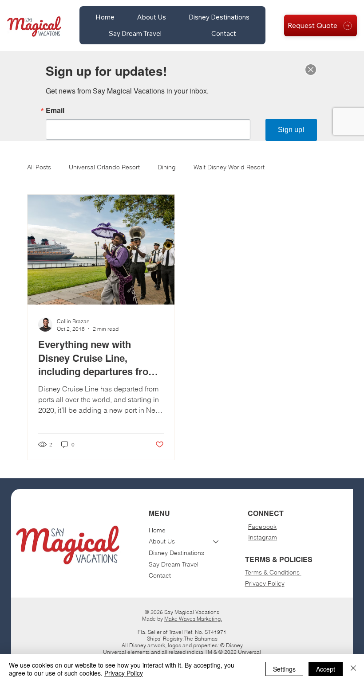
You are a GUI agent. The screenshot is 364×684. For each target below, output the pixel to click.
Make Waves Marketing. (193, 618)
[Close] (353, 669)
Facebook (262, 527)
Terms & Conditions (273, 572)
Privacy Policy (265, 583)
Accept (325, 668)
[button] (151, 17)
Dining (167, 167)
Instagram (262, 537)
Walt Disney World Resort (229, 167)
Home (157, 530)
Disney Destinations (176, 553)
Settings (284, 668)
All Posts (39, 167)
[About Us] (216, 541)
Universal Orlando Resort (104, 167)
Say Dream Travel (173, 564)
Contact (160, 575)
